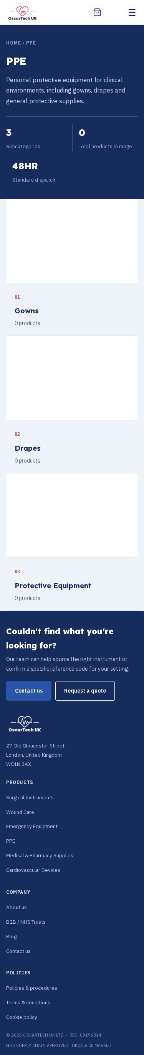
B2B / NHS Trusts (26, 921)
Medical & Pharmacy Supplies (39, 855)
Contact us (29, 690)
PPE (10, 840)
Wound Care (20, 812)
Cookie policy (21, 1017)
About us (16, 907)
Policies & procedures (31, 987)
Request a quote (85, 690)
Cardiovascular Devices (33, 869)
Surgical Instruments (30, 797)
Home (13, 43)
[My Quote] (97, 12)
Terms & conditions (28, 1002)
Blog (11, 936)
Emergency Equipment (32, 826)
